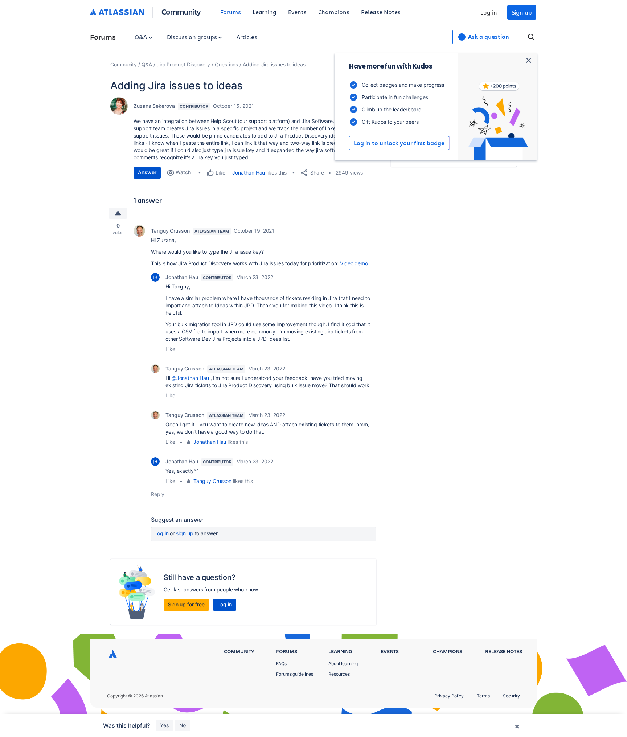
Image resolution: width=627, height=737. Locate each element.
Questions (226, 64)
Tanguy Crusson (170, 231)
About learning (343, 663)
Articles (247, 37)
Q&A (141, 37)
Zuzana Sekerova (154, 106)
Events (297, 12)
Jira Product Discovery (183, 64)
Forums (230, 12)
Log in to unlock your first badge (399, 143)
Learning (264, 12)
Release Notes (381, 12)
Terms (483, 696)
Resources (339, 674)
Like (170, 349)
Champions (333, 12)
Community (181, 11)
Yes (164, 725)
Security (511, 696)
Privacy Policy (449, 696)
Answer (147, 172)
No (182, 725)
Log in (488, 12)
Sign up (522, 12)
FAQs (281, 663)
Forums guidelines (294, 674)
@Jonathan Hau (190, 378)
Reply (157, 494)
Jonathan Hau (248, 172)
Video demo (354, 263)
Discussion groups (192, 37)
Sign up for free (186, 604)
